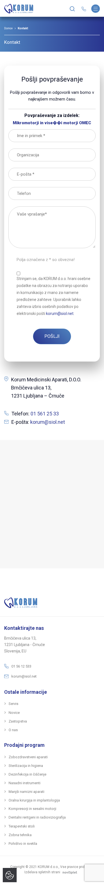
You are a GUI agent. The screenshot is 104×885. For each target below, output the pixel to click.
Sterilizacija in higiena (26, 766)
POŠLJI (52, 336)
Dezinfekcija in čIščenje (27, 774)
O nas (13, 730)
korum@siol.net (47, 422)
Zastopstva (18, 721)
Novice (14, 713)
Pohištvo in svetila (23, 843)
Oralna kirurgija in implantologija (34, 800)
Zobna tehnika (20, 835)
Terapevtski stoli (22, 826)
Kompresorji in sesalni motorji (32, 809)
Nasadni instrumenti (24, 783)
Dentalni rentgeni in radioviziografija (37, 817)
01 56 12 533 (21, 666)
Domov (8, 28)
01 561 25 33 (45, 414)
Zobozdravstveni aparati (28, 757)
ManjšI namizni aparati (26, 792)
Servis (13, 704)
